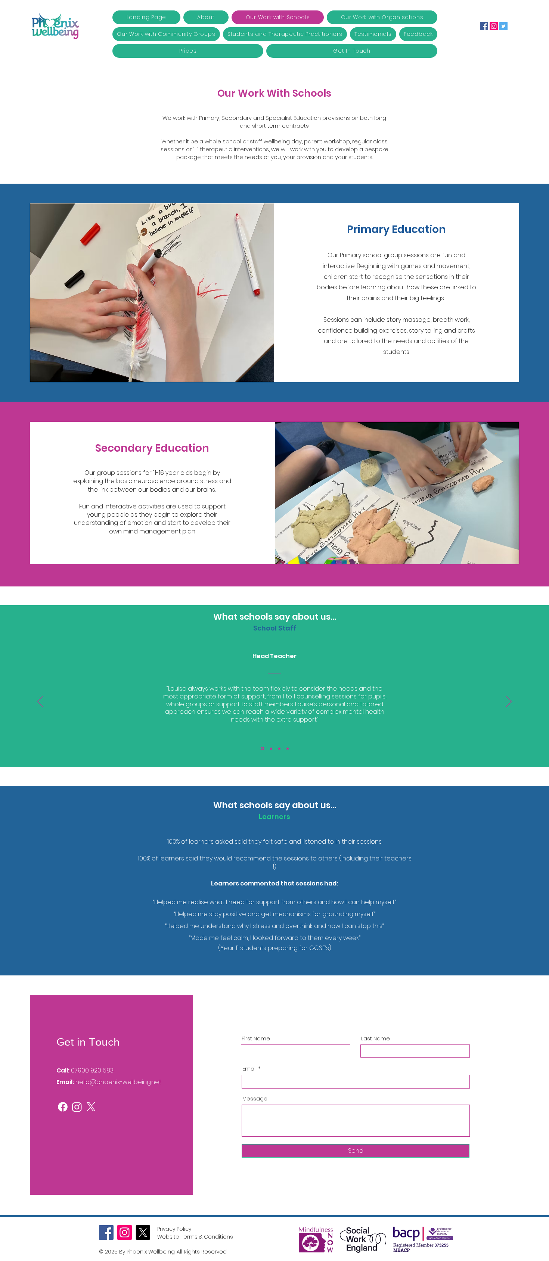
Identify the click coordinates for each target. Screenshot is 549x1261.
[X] (91, 1106)
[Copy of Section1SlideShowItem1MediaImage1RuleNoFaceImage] (270, 748)
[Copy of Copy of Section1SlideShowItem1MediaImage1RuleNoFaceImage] (279, 748)
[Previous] (40, 702)
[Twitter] (503, 26)
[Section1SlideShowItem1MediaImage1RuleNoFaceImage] (262, 748)
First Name (256, 1038)
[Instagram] (494, 26)
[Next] (509, 702)
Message (254, 1098)
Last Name (375, 1038)
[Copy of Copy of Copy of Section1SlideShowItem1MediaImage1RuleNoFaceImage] (287, 748)
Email (249, 1068)
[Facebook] (484, 26)
